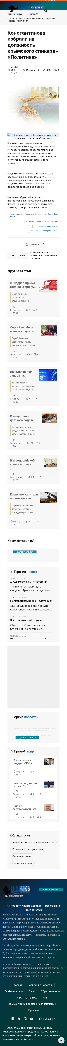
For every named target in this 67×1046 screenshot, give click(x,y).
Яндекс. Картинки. (52, 222)
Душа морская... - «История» (28, 581)
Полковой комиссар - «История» (31, 600)
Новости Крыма (14, 14)
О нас (32, 991)
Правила (33, 1010)
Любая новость (13, 991)
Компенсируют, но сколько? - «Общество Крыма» (26, 786)
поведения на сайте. (51, 231)
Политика (17, 849)
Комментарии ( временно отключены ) (32, 1003)
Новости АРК (32, 14)
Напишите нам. (53, 227)
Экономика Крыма (22, 856)
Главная (17, 985)
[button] (45, 9)
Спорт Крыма (35, 849)
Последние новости (39, 985)
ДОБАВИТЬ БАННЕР (25, 552)
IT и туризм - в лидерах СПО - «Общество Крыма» (26, 763)
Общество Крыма (44, 842)
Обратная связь (50, 991)
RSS (45, 997)
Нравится (36, 244)
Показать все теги (22, 863)
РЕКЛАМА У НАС (27, 997)
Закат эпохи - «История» (26, 620)
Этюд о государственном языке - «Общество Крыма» (25, 810)
